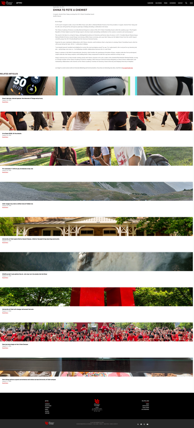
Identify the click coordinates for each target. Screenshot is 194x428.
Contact (180, 3)
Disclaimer (95, 424)
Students (47, 407)
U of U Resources (145, 409)
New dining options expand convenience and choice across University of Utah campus (29, 379)
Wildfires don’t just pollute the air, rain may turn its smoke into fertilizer (24, 274)
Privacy (101, 424)
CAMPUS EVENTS (145, 405)
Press (165, 3)
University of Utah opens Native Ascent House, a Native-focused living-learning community (30, 239)
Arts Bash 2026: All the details (11, 133)
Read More (5, 102)
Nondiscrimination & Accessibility (84, 424)
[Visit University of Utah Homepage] (7, 3)
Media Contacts (114, 424)
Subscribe (150, 3)
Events (46, 409)
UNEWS (147, 403)
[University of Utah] (52, 423)
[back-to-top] (192, 425)
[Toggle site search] (186, 3)
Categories (173, 3)
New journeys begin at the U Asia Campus (15, 344)
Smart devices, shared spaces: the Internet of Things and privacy (22, 98)
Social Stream (146, 407)
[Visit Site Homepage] (97, 405)
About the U (106, 424)
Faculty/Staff (48, 405)
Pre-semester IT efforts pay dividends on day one (17, 169)
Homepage (47, 403)
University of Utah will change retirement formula (17, 309)
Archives (47, 411)
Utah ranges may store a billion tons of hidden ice (17, 204)
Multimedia (159, 3)
